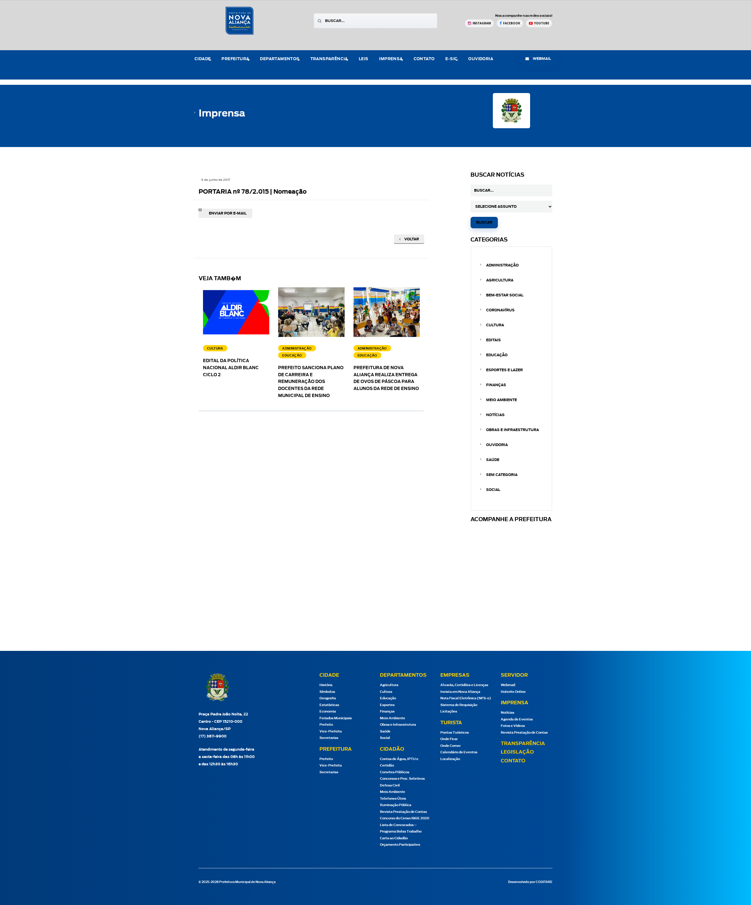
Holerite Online (513, 691)
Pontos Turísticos (454, 732)
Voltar (411, 239)
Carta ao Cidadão (394, 838)
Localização (450, 759)
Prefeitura (235, 59)
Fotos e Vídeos (513, 725)
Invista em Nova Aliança (460, 691)
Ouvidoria (480, 59)
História (325, 685)
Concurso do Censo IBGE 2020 (404, 818)
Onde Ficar (449, 739)
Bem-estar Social (504, 295)
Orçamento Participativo (400, 844)
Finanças (496, 385)
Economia (327, 711)
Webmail (508, 685)
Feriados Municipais (335, 718)
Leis (363, 59)
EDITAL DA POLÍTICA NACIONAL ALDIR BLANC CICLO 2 (231, 368)
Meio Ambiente (501, 400)
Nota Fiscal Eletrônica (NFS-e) (465, 698)
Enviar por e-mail (227, 213)
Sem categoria (501, 475)
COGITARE (544, 882)
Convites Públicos (394, 772)
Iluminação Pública (395, 805)
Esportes (387, 705)
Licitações (448, 711)
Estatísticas (329, 705)
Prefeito (326, 724)
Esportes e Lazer (504, 370)
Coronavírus (500, 310)
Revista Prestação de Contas (403, 811)
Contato (424, 59)
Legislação (517, 752)
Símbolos (327, 691)
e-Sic (451, 59)
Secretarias (328, 737)
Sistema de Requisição (458, 705)
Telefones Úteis (393, 798)
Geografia (327, 698)
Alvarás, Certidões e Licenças (464, 685)
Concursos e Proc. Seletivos (402, 778)
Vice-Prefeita (330, 731)
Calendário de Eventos (458, 752)
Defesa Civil (390, 785)
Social (493, 490)
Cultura (495, 325)
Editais (493, 340)
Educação (497, 355)
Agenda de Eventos (517, 719)
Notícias (495, 415)
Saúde (492, 460)
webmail (541, 58)
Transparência (523, 743)
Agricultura (499, 280)
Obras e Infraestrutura (512, 430)
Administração (502, 265)
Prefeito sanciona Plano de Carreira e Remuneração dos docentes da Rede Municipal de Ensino (311, 382)
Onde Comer (450, 745)
